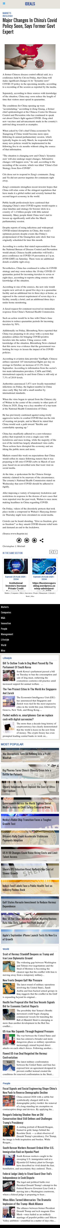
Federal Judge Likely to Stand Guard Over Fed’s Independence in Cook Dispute (27, 1176)
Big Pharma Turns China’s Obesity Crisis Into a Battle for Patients (27, 772)
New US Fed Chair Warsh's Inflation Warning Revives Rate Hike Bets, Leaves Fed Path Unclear (29, 921)
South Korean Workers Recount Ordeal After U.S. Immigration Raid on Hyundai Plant (28, 1150)
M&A (3, 617)
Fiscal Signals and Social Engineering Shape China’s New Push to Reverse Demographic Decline (30, 1090)
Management (7, 634)
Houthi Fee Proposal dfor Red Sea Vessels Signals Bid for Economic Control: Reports (29, 1004)
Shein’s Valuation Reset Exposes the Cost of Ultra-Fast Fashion (29, 789)
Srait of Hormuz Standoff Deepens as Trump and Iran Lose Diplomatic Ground (28, 956)
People (4, 628)
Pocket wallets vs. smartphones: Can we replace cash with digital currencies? (28, 717)
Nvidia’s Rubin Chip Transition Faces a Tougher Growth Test (27, 822)
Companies (6, 612)
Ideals (30, 3)
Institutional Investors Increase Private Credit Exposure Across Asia (16, 586)
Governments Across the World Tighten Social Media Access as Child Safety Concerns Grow (27, 805)
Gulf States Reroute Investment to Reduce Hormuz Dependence (29, 904)
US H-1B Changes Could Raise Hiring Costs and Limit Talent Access (30, 855)
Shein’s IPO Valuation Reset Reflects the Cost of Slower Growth (28, 871)
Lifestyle (5, 639)
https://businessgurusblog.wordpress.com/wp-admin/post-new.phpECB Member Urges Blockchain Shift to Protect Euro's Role (44, 586)
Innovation (6, 623)
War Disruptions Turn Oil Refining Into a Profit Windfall (26, 756)
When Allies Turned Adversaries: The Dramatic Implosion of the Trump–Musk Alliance (27, 1202)
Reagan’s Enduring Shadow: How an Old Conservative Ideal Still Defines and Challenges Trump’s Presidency (27, 1119)
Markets (5, 607)
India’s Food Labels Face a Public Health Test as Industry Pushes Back (27, 888)
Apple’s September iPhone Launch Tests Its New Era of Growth (30, 937)
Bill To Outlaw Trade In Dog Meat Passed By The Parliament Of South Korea (28, 665)
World (3, 645)
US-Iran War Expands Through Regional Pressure (28, 1031)
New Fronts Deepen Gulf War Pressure (22, 980)
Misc (3, 650)
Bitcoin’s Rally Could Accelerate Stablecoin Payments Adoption (25, 838)
